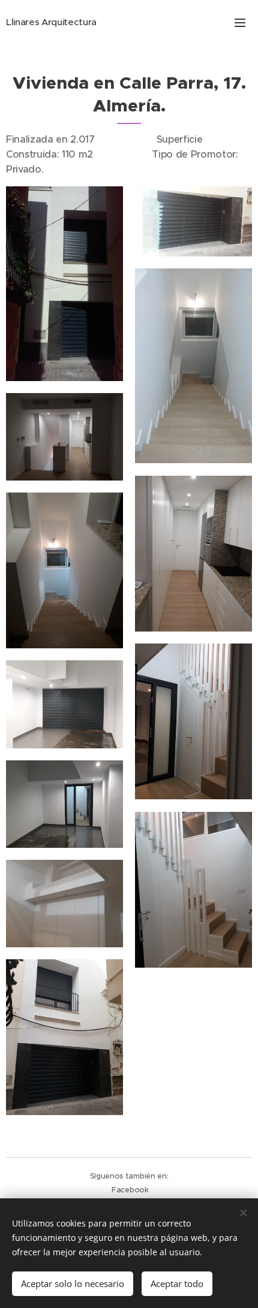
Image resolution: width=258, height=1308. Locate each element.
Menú (240, 22)
